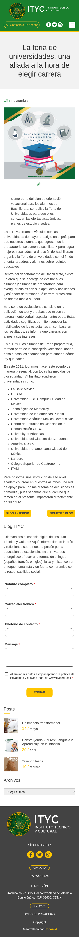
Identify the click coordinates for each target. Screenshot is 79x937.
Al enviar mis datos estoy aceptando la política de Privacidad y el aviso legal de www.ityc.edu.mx (42, 676)
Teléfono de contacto (22, 624)
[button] (72, 25)
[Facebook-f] (48, 24)
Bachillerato (19, 208)
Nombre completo (20, 584)
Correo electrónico (20, 604)
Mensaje (12, 644)
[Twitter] (54, 24)
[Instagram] (60, 24)
